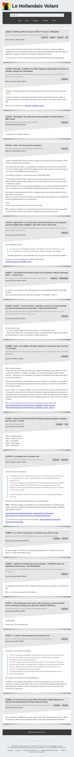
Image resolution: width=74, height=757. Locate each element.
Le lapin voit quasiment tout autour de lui (31, 636)
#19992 (8, 306)
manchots (28, 106)
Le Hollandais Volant (35, 5)
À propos (10, 750)
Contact (18, 750)
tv (67, 37)
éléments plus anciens (36, 732)
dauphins (35, 106)
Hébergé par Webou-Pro (30, 750)
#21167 (8, 117)
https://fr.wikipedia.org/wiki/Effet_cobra (18, 261)
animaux (45, 37)
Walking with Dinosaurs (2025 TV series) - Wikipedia (36, 32)
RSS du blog (45, 750)
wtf (67, 424)
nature (53, 37)
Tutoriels (45, 20)
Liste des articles (40, 752)
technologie (64, 278)
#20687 (8, 273)
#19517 (8, 636)
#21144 (8, 145)
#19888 (8, 346)
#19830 (8, 419)
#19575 (8, 603)
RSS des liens (54, 750)
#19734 (8, 456)
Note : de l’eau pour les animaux (27, 145)
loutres (41, 106)
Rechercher (62, 15)
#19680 (8, 533)
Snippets (35, 20)
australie (65, 460)
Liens (27, 20)
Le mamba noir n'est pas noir (26, 456)
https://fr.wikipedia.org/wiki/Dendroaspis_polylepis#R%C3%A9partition (29, 513)
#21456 (8, 69)
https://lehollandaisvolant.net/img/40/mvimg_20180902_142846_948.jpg (30, 405)
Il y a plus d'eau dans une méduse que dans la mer (35, 533)
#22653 (8, 32)
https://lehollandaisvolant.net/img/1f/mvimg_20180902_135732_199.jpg (29, 407)
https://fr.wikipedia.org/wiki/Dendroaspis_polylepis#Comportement (27, 515)
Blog (19, 20)
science (60, 37)
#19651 (8, 564)
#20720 (8, 222)
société (65, 705)
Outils (54, 20)
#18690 (8, 700)
